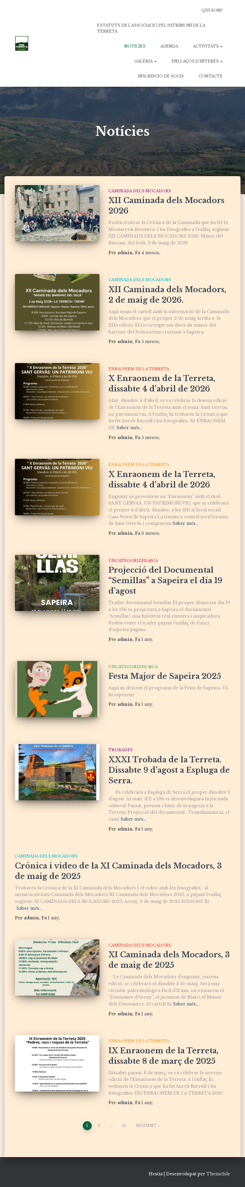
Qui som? (212, 10)
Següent (146, 1125)
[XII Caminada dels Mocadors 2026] (57, 213)
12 (124, 1125)
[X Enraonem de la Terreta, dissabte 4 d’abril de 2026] (57, 391)
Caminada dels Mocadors (139, 191)
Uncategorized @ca (133, 560)
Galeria (144, 61)
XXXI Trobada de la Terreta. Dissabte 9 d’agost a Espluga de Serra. (169, 770)
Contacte (211, 76)
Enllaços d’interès (196, 61)
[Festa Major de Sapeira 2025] (57, 689)
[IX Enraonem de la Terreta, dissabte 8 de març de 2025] (57, 1063)
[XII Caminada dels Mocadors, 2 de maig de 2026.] (57, 302)
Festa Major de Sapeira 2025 (164, 676)
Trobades (120, 750)
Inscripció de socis (161, 76)
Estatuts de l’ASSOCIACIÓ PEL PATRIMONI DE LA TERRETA (151, 28)
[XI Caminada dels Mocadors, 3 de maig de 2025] (57, 967)
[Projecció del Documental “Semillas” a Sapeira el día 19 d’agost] (57, 583)
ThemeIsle (218, 1174)
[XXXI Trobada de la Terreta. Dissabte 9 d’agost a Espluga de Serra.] (57, 772)
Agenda (169, 46)
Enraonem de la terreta (138, 369)
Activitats (206, 46)
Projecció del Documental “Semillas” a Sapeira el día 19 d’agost (165, 581)
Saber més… (129, 427)
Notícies (135, 46)
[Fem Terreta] (21, 43)
